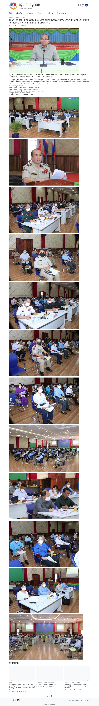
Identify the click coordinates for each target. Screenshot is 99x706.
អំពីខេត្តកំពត (19, 13)
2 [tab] (49, 696)
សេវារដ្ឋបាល (30, 13)
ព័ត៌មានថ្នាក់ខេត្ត (12, 17)
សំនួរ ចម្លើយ (86, 700)
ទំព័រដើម (11, 13)
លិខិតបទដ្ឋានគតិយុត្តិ (61, 13)
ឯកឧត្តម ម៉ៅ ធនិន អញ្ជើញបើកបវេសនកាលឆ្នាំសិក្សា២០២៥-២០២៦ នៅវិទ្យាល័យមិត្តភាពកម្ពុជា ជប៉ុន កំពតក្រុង (49, 685)
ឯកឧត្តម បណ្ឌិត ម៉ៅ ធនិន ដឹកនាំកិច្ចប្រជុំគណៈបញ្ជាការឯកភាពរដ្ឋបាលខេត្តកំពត (20, 685)
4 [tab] (51, 696)
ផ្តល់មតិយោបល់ (78, 700)
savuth (24, 25)
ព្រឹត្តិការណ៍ (50, 13)
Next (87, 680)
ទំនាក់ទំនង (71, 700)
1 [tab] (47, 696)
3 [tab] (50, 696)
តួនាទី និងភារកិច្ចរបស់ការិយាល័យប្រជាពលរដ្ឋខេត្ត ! (74, 684)
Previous (11, 680)
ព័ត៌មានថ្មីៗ (40, 13)
